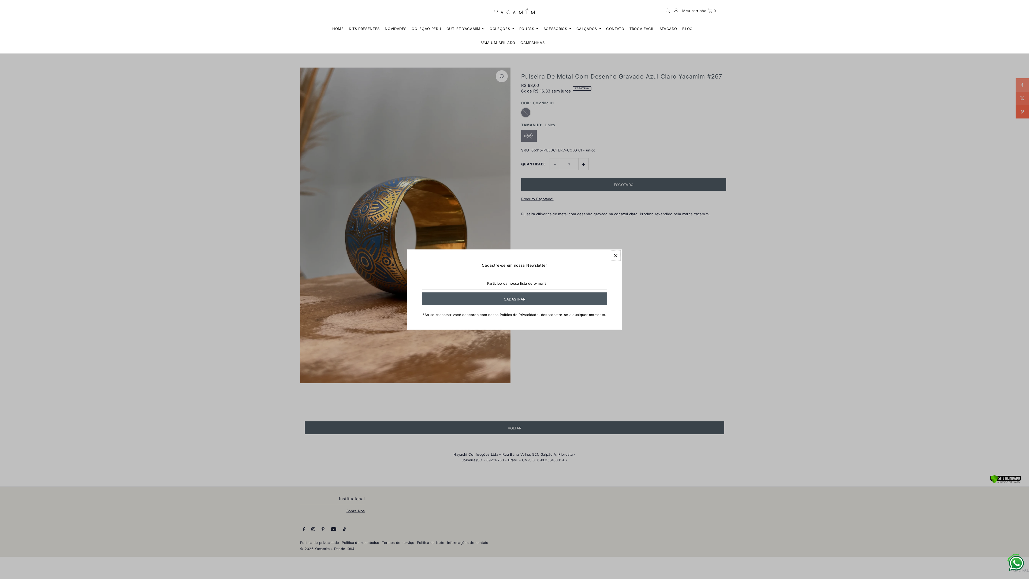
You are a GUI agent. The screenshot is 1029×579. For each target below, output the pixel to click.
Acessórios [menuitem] (555, 29)
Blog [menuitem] (687, 29)
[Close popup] (615, 255)
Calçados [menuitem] (586, 29)
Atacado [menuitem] (668, 29)
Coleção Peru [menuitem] (426, 29)
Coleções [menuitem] (500, 29)
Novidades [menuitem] (396, 29)
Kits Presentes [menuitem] (364, 29)
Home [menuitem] (338, 29)
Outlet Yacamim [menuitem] (463, 29)
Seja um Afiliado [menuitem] (497, 42)
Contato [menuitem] (615, 29)
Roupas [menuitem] (526, 29)
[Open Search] (668, 11)
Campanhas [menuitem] (532, 42)
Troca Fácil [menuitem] (641, 29)
